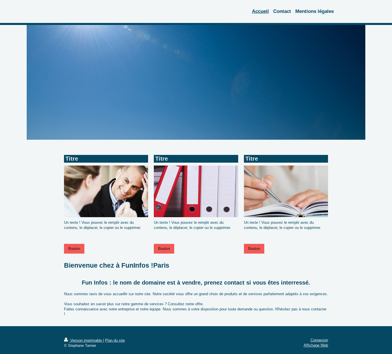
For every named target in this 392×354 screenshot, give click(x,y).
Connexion (319, 340)
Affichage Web (316, 345)
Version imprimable (86, 340)
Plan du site (115, 340)
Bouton (74, 248)
